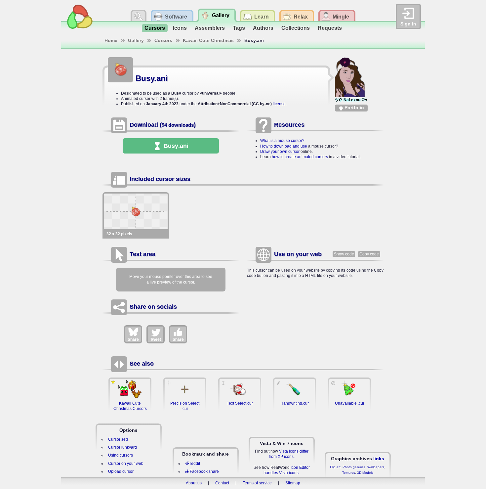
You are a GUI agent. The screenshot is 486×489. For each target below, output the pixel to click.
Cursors (154, 28)
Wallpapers (375, 467)
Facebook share (204, 471)
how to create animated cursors (300, 157)
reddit (195, 463)
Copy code (369, 254)
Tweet (155, 339)
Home (110, 40)
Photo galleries (354, 467)
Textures (348, 472)
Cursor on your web (125, 463)
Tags (239, 28)
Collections (295, 28)
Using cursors (120, 455)
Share (133, 339)
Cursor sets (118, 439)
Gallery (136, 40)
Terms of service (257, 483)
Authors (263, 28)
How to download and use (283, 146)
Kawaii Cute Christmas (208, 40)
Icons (180, 28)
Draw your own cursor (280, 151)
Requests (330, 28)
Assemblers (210, 28)
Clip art (335, 467)
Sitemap (292, 483)
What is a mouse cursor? (282, 140)
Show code (344, 254)
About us (194, 483)
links (378, 458)
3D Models (365, 472)
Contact (222, 483)
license (279, 104)
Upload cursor (121, 471)
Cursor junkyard (122, 447)
